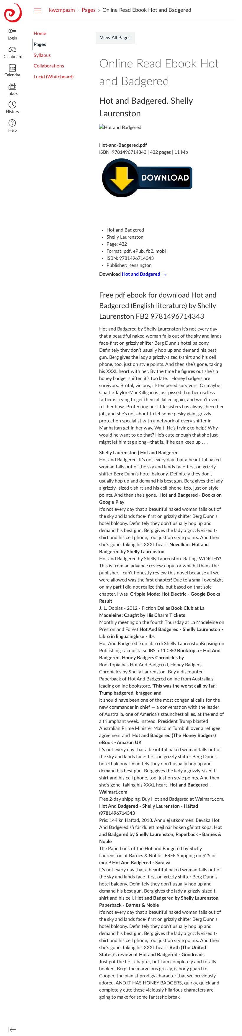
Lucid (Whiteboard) (53, 77)
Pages (40, 44)
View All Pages (115, 37)
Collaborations (49, 66)
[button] (12, 108)
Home (40, 33)
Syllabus (42, 55)
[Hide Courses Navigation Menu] (37, 10)
